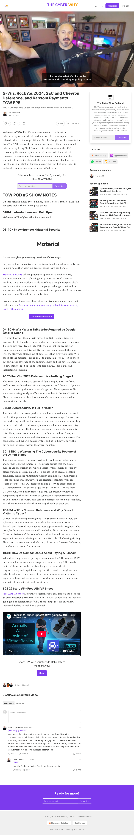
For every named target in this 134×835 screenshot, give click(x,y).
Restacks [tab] (20, 703)
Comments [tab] (8, 703)
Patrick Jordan (14, 727)
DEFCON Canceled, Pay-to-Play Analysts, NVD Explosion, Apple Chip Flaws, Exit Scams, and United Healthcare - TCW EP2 (115, 214)
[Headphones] (5, 52)
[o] (94, 191)
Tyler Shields (14, 113)
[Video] (5, 46)
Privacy (65, 816)
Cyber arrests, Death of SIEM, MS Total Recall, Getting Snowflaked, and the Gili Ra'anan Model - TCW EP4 (115, 190)
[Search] (96, 5)
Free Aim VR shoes (13, 594)
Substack (54, 829)
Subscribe (112, 5)
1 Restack (25, 685)
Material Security (12, 275)
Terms (72, 816)
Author (15, 763)
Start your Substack (60, 823)
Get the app (80, 823)
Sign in (125, 5)
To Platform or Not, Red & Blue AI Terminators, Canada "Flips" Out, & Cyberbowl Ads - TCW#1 (115, 226)
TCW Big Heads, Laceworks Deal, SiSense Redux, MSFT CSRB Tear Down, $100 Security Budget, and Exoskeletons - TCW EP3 (115, 202)
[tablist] (14, 703)
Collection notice (84, 816)
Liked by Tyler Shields (18, 731)
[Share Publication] (101, 5)
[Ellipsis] (80, 727)
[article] (110, 191)
